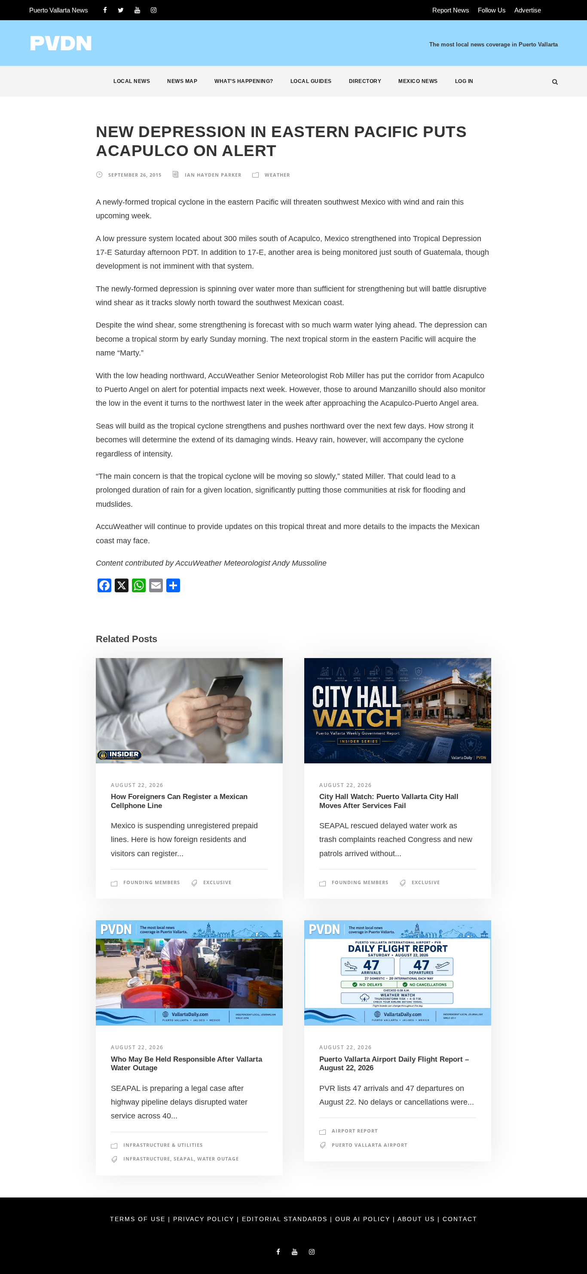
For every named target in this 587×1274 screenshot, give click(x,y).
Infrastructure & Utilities (163, 1145)
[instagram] (153, 10)
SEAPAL (184, 1158)
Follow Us (492, 10)
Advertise (527, 10)
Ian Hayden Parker (213, 175)
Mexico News (418, 81)
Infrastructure (146, 1158)
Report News (450, 10)
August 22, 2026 (137, 785)
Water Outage (218, 1158)
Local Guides (311, 81)
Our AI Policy (362, 1219)
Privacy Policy (205, 1219)
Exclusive (217, 882)
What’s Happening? (243, 81)
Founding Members (151, 882)
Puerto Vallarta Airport (369, 1145)
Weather (277, 175)
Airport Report (355, 1130)
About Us (417, 1219)
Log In (464, 81)
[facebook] (105, 10)
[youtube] (137, 10)
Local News (131, 81)
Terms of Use (139, 1219)
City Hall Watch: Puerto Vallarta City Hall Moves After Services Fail (389, 801)
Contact (460, 1219)
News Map (182, 81)
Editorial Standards (286, 1219)
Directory (365, 81)
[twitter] (121, 10)
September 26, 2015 (135, 175)
